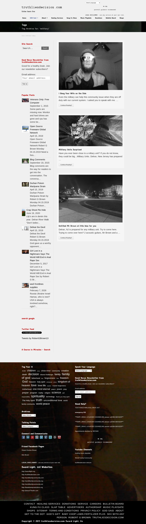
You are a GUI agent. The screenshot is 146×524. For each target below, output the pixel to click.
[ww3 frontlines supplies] (25, 285)
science (56, 392)
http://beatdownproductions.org (32, 487)
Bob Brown (25, 455)
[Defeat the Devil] (25, 228)
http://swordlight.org (28, 471)
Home (24, 18)
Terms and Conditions (64, 510)
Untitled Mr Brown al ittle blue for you (77, 225)
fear (42, 378)
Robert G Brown (79, 517)
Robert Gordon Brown (29, 450)
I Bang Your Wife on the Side (72, 93)
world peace (43, 403)
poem (59, 389)
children (31, 370)
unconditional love (53, 400)
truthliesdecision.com (108, 517)
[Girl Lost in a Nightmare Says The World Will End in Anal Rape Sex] (25, 252)
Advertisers (75, 507)
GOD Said (33, 18)
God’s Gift (53, 514)
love (34, 385)
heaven (32, 382)
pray (65, 389)
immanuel (49, 382)
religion (47, 393)
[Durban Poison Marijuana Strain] (25, 184)
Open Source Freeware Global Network (38, 129)
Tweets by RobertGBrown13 (35, 338)
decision (33, 374)
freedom (64, 378)
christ (38, 371)
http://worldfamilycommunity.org (32, 481)
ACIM (24, 371)
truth (39, 400)
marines (49, 385)
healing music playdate (83, 453)
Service (83, 504)
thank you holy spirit (62, 397)
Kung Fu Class (72, 18)
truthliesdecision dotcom (83, 462)
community (56, 371)
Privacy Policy (91, 510)
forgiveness (50, 378)
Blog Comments (37, 159)
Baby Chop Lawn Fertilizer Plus (83, 514)
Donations (98, 18)
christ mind (45, 371)
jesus (55, 382)
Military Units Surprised (70, 149)
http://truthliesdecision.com (31, 474)
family (58, 374)
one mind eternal (41, 389)
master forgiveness (59, 386)
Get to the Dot (35, 514)
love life (42, 385)
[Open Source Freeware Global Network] (25, 128)
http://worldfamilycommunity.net (32, 484)
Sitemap (42, 510)
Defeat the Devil (37, 227)
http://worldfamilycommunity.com (33, 478)
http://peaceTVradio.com (30, 490)
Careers (95, 504)
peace (53, 389)
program (33, 393)
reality (40, 393)
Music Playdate (85, 18)
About (44, 18)
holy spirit (41, 382)
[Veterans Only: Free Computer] (25, 100)
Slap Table (58, 507)
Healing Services (57, 18)
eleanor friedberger (46, 374)
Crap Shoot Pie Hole (36, 210)
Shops (122, 18)
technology (50, 397)
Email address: (29, 74)
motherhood (27, 389)
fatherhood (36, 378)
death (24, 374)
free (58, 378)
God (25, 381)
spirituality (38, 396)
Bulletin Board (111, 18)
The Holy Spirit (28, 400)
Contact (29, 504)
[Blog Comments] (25, 161)
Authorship (93, 507)
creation (65, 370)
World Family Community (83, 458)
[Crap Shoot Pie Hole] (24, 212)
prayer (25, 392)
